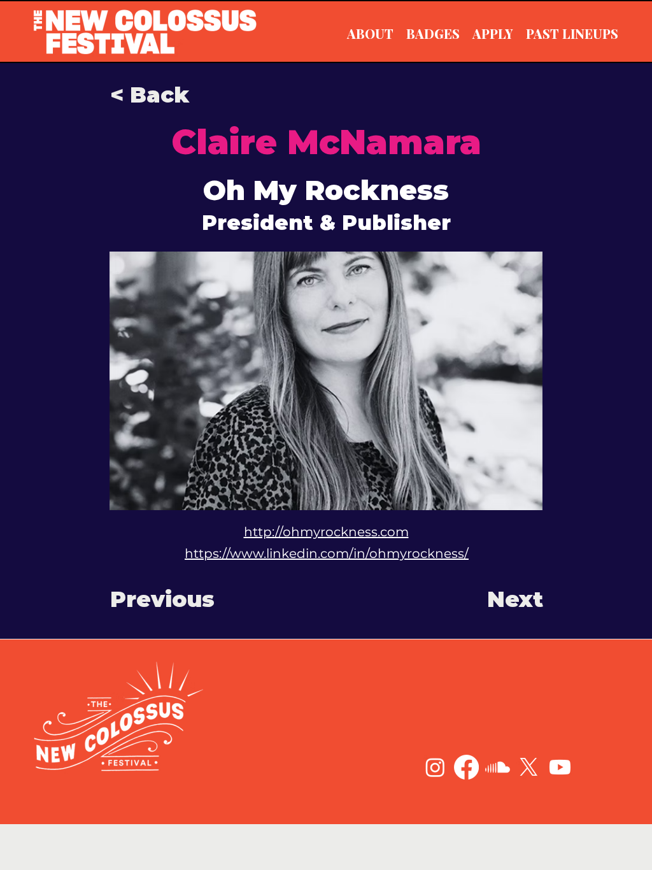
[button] (152, 95)
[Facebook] (466, 767)
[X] (528, 767)
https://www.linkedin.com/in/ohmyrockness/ (327, 553)
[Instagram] (435, 767)
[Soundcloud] (497, 767)
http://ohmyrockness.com (326, 531)
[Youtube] (560, 767)
